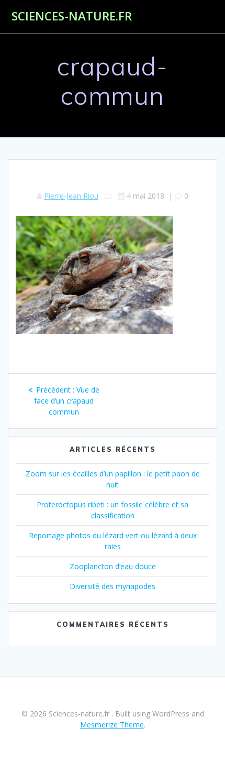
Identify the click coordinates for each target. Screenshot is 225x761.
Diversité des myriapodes (112, 586)
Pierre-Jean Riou (71, 196)
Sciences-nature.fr (72, 16)
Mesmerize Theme (112, 725)
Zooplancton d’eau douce (113, 566)
